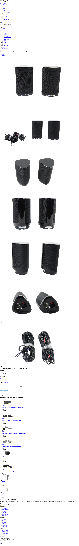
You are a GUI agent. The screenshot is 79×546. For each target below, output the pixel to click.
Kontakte (3, 49)
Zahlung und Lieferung (5, 48)
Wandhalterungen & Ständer (7, 12)
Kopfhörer (5, 10)
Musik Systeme (6, 36)
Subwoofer (5, 9)
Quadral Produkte (4, 526)
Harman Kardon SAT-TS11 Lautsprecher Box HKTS (13, 483)
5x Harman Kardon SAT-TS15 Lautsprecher (11, 420)
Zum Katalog (2, 378)
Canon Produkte (4, 521)
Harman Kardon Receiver (5, 509)
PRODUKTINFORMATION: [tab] (6, 382)
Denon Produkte (4, 523)
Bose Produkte (4, 519)
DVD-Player (5, 16)
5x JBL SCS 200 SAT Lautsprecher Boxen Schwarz (12, 471)
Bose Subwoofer (4, 510)
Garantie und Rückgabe (5, 531)
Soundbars (5, 11)
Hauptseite (3, 53)
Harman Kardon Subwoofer (5, 508)
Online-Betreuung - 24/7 (3, 4)
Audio (3, 54)
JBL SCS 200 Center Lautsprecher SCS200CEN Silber (13, 407)
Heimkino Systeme (6, 39)
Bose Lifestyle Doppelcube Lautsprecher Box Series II (13, 494)
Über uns (3, 46)
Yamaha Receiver (4, 515)
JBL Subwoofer (4, 512)
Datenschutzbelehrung (5, 533)
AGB (2, 534)
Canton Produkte (4, 522)
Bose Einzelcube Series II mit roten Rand (10, 458)
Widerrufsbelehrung (4, 532)
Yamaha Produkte (4, 525)
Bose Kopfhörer (4, 511)
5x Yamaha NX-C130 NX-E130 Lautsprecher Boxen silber (14, 433)
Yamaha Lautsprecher (5, 514)
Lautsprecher (5, 33)
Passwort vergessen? (3, 28)
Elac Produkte (4, 520)
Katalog (3, 47)
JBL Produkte (4, 524)
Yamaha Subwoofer (4, 513)
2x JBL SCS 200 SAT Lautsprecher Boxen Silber (12, 446)
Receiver (5, 15)
